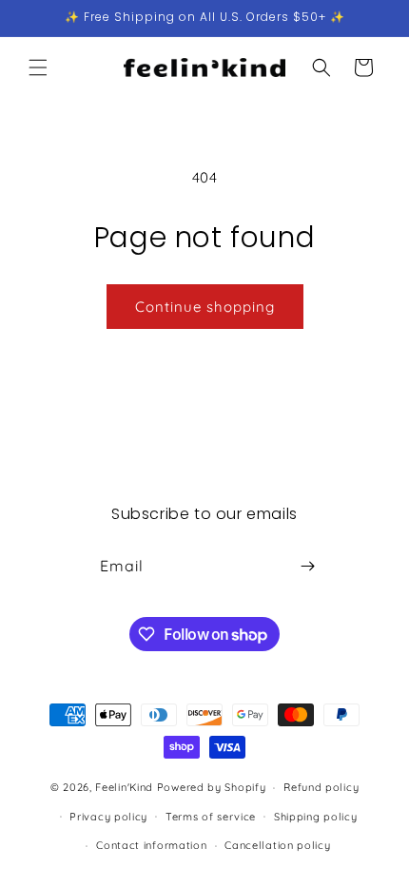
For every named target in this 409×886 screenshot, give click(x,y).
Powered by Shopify (211, 787)
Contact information (151, 845)
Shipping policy (316, 816)
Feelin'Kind (124, 787)
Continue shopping (205, 307)
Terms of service (211, 816)
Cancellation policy (277, 845)
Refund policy (321, 787)
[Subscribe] (307, 566)
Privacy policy (108, 816)
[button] (38, 67)
